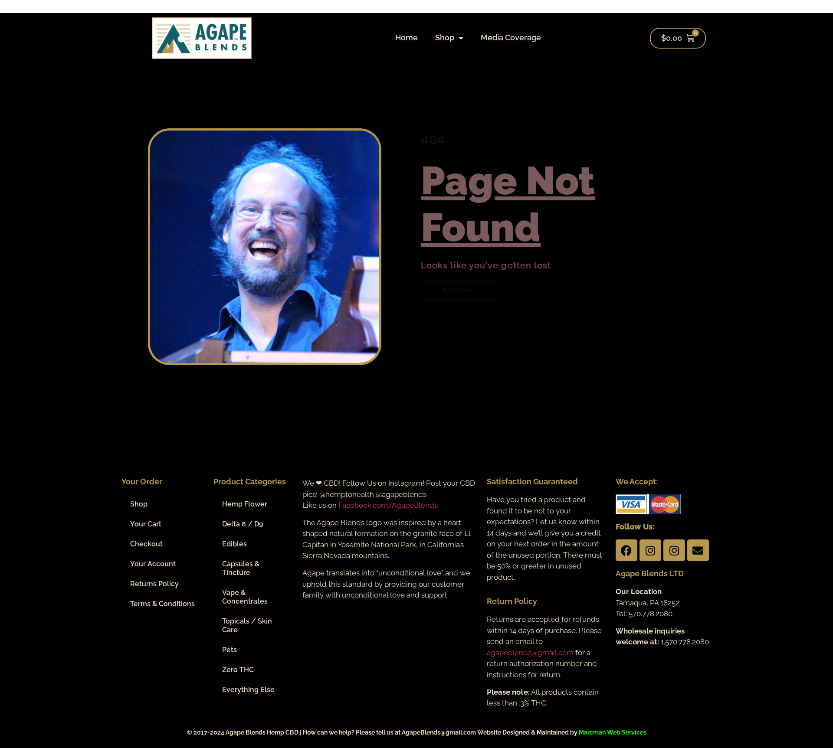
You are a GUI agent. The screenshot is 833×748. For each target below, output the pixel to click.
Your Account (153, 564)
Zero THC (238, 670)
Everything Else (248, 690)
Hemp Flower (244, 504)
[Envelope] (698, 550)
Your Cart (145, 524)
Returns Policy (154, 584)
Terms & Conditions (162, 604)
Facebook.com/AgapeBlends (388, 505)
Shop (444, 37)
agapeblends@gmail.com (530, 652)
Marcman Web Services (612, 732)
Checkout (146, 544)
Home (406, 37)
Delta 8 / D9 (242, 524)
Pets (229, 650)
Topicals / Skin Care (247, 625)
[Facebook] (626, 550)
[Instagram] (650, 550)
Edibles (234, 544)
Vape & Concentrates (245, 596)
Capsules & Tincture (240, 568)
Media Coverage (511, 37)
